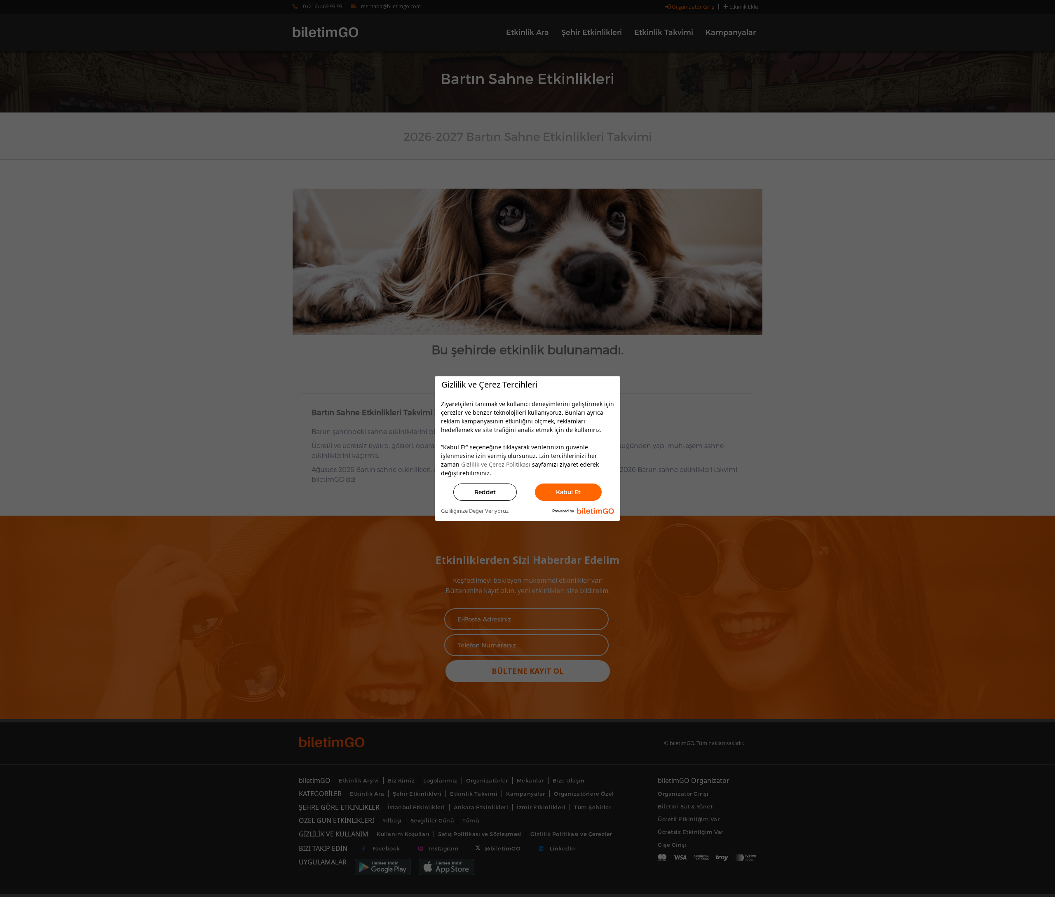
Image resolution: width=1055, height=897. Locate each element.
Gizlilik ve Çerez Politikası (495, 464)
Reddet (485, 491)
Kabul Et (568, 491)
